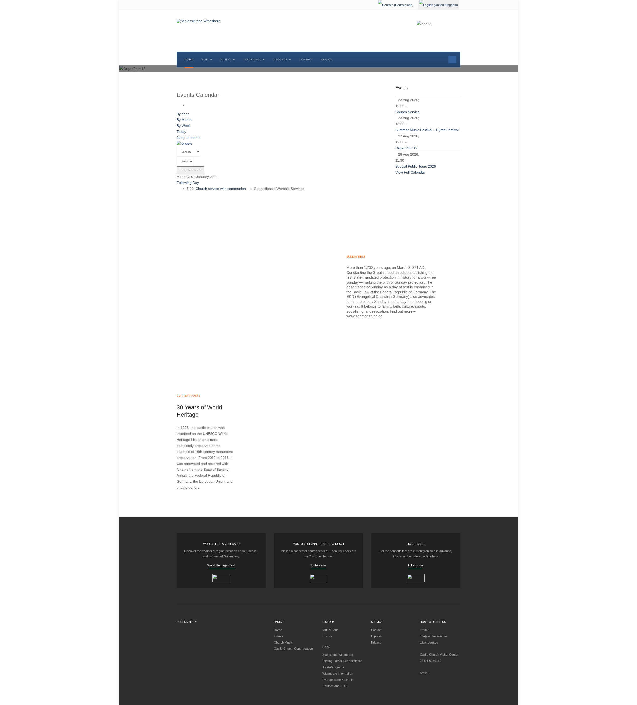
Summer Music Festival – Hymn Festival (427, 130)
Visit (205, 59)
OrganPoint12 (406, 148)
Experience (252, 59)
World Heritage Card (221, 565)
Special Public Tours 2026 (415, 166)
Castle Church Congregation (293, 648)
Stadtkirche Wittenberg (337, 655)
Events (278, 636)
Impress (376, 636)
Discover (280, 59)
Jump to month (188, 138)
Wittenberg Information (337, 673)
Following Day (188, 183)
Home (189, 59)
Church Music (283, 642)
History (327, 636)
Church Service (407, 112)
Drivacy (376, 642)
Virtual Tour (330, 630)
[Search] (184, 144)
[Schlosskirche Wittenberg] (198, 21)
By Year (183, 114)
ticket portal (416, 565)
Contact (306, 59)
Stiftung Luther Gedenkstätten (342, 661)
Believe (226, 59)
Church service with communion (221, 189)
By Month (184, 120)
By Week (184, 126)
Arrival (327, 59)
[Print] (188, 105)
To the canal (318, 565)
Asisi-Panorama (333, 667)
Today (181, 132)
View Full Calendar (410, 172)
